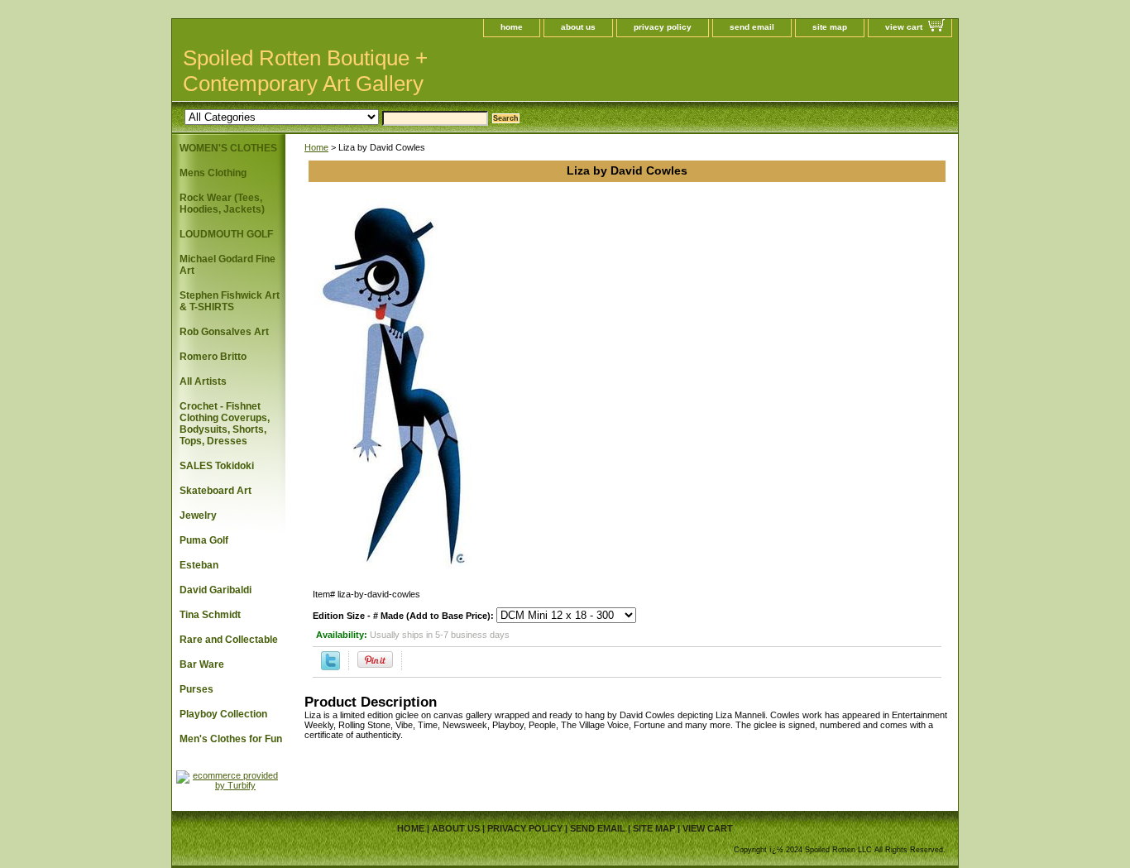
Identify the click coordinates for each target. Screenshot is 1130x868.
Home (316, 147)
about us (578, 26)
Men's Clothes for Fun (231, 739)
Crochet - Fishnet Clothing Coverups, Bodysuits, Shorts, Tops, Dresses (225, 423)
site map (829, 26)
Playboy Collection (223, 714)
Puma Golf (204, 540)
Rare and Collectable (229, 639)
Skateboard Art (215, 490)
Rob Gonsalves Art (224, 332)
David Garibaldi (215, 590)
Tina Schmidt (210, 615)
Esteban (199, 565)
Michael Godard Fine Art (227, 264)
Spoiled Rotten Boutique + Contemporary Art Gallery (305, 71)
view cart (903, 26)
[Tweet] (330, 667)
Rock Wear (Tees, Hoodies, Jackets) (222, 203)
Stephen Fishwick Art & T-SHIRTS (230, 301)
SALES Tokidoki (217, 466)
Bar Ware (202, 664)
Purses (196, 689)
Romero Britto (213, 356)
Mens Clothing (213, 173)
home (511, 26)
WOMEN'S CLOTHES (228, 148)
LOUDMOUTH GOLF (226, 234)
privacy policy (663, 26)
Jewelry (198, 515)
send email (752, 26)
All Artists (203, 381)
